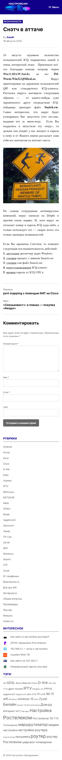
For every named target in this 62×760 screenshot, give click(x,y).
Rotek (6, 514)
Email (6, 392)
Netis (6, 503)
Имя (6, 377)
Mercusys (8, 491)
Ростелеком (17, 717)
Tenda (6, 531)
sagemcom (9, 694)
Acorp (6, 452)
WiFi (5, 548)
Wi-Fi (50, 694)
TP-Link (7, 536)
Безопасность (13, 21)
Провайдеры (10, 604)
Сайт (5, 407)
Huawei (7, 480)
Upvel (6, 542)
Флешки (7, 615)
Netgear (36, 689)
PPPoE (48, 688)
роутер (38, 736)
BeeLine (26, 683)
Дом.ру (46, 705)
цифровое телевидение (37, 742)
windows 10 (26, 699)
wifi (5, 699)
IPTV (5, 486)
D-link (6, 469)
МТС (18, 711)
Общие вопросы (12, 598)
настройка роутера (32, 730)
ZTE (5, 564)
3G (4, 683)
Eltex (6, 475)
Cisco (6, 463)
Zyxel (6, 570)
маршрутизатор (33, 724)
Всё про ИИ (10, 587)
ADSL (11, 683)
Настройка (41, 710)
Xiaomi (7, 559)
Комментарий (11, 344)
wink (36, 699)
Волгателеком (33, 705)
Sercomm (8, 525)
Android (7, 446)
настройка (10, 730)
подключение (9, 737)
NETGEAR (8, 497)
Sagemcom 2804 (23, 694)
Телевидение (10, 725)
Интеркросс (10, 593)
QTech (6, 508)
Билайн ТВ (21, 705)
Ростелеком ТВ (43, 718)
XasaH (10, 37)
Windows (8, 553)
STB (34, 694)
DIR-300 (52, 683)
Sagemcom (9, 520)
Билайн (9, 704)
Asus (6, 458)
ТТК (56, 718)
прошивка (22, 736)
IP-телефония (11, 576)
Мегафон (25, 711)
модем (53, 725)
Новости (8, 621)
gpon (11, 688)
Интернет (9, 711)
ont (42, 689)
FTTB (5, 689)
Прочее (7, 610)
